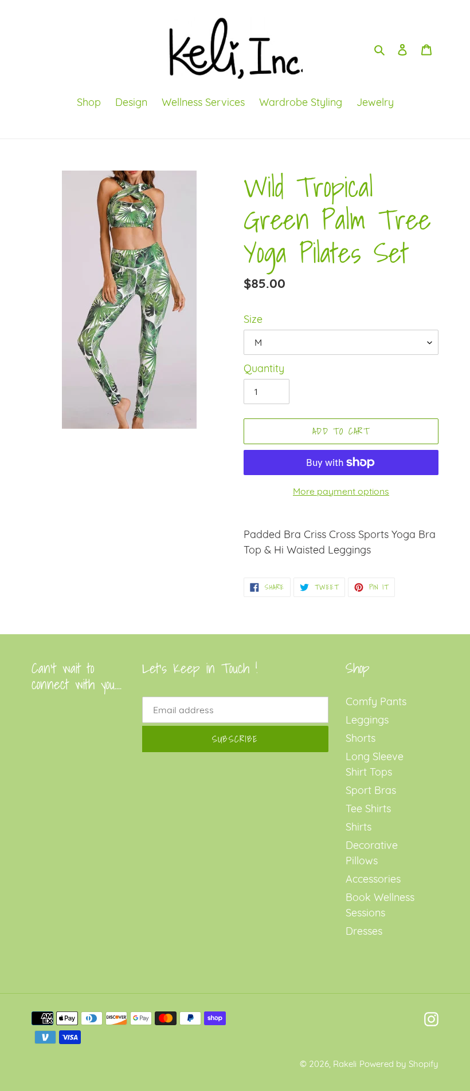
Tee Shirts (368, 808)
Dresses (364, 931)
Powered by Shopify (398, 1063)
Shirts (358, 826)
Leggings (367, 719)
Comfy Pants (376, 701)
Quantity (264, 368)
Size (253, 319)
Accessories (373, 879)
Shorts (360, 738)
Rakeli (345, 1063)
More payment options (341, 491)
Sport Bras (371, 790)
